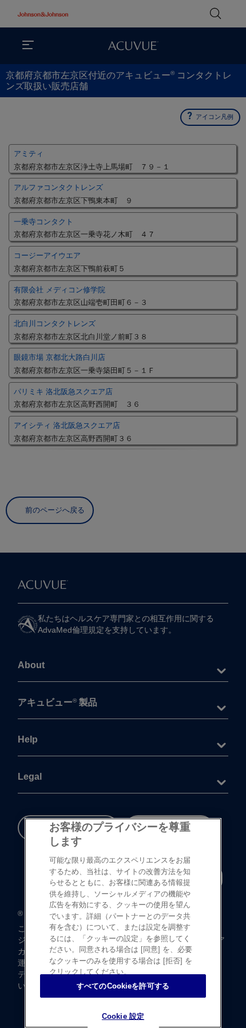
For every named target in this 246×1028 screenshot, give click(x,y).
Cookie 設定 (123, 1016)
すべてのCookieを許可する (123, 986)
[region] (123, 923)
